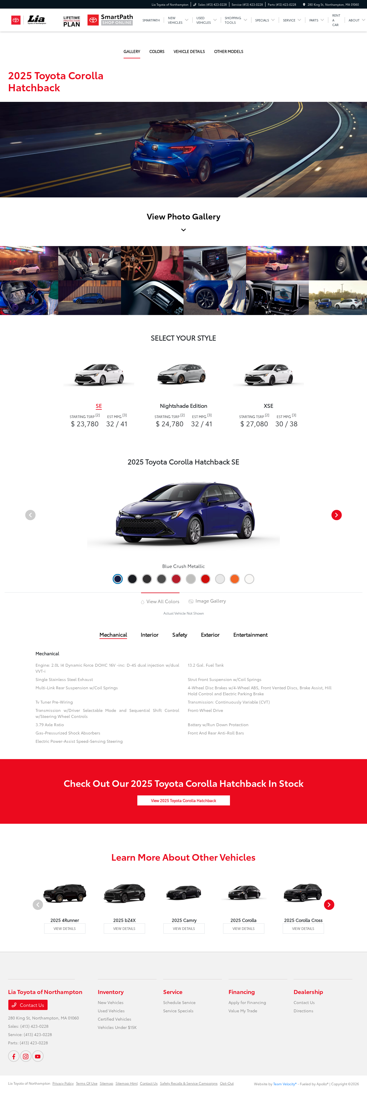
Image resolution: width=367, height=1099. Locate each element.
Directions (303, 1010)
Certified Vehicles (114, 1019)
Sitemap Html (127, 1083)
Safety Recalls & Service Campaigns (189, 1083)
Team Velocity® (285, 1083)
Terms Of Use (86, 1083)
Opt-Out (227, 1083)
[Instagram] (26, 1056)
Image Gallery (210, 600)
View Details (65, 928)
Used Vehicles (111, 1010)
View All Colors (162, 601)
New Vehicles (111, 1002)
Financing (242, 991)
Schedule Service (179, 1002)
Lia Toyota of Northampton (29, 1083)
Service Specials (178, 1010)
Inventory (111, 991)
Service (172, 991)
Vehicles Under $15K (117, 1027)
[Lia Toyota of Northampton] (34, 20)
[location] (304, 4)
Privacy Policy (63, 1083)
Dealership (308, 991)
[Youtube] (38, 1056)
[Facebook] (13, 1056)
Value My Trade (243, 1010)
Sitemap (106, 1083)
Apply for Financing (247, 1002)
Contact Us (31, 1004)
